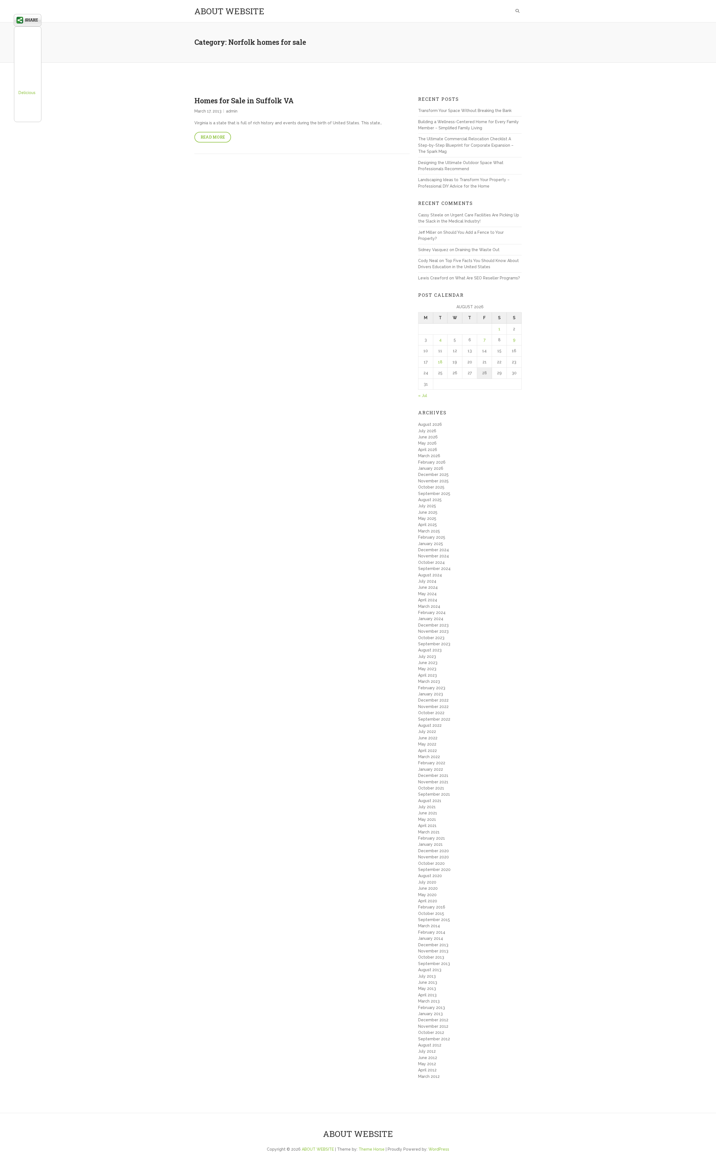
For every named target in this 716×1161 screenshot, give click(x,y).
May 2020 (427, 895)
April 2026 (427, 449)
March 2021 (429, 832)
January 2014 (430, 938)
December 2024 (433, 550)
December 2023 (433, 625)
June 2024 (428, 587)
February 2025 (431, 537)
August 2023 (430, 650)
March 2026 (429, 456)
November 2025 (433, 481)
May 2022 (427, 744)
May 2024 (427, 594)
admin (231, 111)
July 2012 (427, 1051)
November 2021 (433, 782)
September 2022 (434, 719)
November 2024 (433, 556)
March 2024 (429, 606)
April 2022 (427, 750)
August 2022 (430, 725)
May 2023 (427, 669)
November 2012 (433, 1026)
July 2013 (427, 976)
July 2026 (427, 431)
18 (440, 362)
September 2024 (434, 568)
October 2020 (431, 863)
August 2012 (429, 1045)
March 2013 (429, 1001)
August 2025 (430, 499)
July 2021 (427, 807)
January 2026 (430, 468)
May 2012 (427, 1064)
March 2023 (429, 681)
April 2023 (427, 675)
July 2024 (427, 581)
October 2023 (431, 638)
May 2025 (427, 518)
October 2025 (431, 487)
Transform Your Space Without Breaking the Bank (465, 110)
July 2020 (427, 882)
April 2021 (427, 825)
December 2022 (433, 700)
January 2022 (430, 769)
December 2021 (433, 775)
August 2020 (430, 875)
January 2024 (430, 618)
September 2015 (434, 919)
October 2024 (431, 562)
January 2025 (430, 543)
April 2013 (427, 995)
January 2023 (430, 694)
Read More (213, 137)
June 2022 (427, 738)
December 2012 (433, 1020)
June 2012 (427, 1057)
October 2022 (431, 713)
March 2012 (429, 1076)
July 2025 (427, 506)
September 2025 (434, 493)
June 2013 (427, 982)
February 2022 (431, 763)
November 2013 (433, 951)
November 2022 (433, 706)
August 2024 (430, 575)
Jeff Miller (427, 232)
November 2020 (433, 857)
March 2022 (429, 756)
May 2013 (427, 988)
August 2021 (429, 800)
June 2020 (428, 888)
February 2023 (431, 688)
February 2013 (431, 1007)
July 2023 (427, 656)
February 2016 (431, 907)
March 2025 (429, 531)
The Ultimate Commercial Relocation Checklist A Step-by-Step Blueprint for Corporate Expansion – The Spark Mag (466, 145)
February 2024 (432, 612)
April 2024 (427, 600)
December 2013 (433, 945)
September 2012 (434, 1039)
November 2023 (433, 631)
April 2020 (427, 901)
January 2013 (430, 1014)
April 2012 (427, 1070)
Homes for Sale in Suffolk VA (244, 100)
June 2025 (427, 512)
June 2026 (428, 437)
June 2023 (427, 662)
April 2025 (427, 524)
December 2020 (433, 851)
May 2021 (427, 819)
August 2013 (429, 970)
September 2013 (434, 963)
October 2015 (431, 913)
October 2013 (431, 957)
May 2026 (427, 443)
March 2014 (429, 926)
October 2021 (431, 788)
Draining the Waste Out (477, 249)
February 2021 (431, 838)
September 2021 (434, 794)
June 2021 (427, 813)
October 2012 (431, 1032)
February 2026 (432, 462)
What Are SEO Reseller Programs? (487, 278)
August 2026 (430, 424)
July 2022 (427, 731)
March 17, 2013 (208, 111)
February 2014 (431, 932)
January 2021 (430, 844)
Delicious (27, 92)
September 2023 (434, 644)
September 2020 (434, 869)
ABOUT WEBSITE (229, 11)
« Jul (422, 395)
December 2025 (433, 474)
